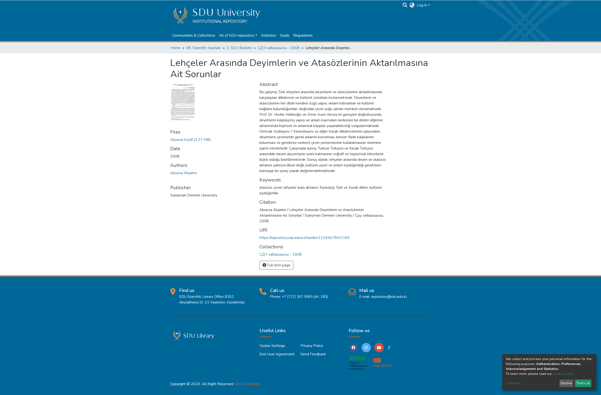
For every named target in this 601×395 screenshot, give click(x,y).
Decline (566, 383)
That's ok (583, 383)
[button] (412, 5)
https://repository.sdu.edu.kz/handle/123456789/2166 (304, 237)
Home (175, 47)
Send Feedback (313, 354)
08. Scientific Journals (203, 47)
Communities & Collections (193, 35)
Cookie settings (272, 345)
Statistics (268, 35)
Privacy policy (311, 345)
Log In (422, 5)
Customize (513, 383)
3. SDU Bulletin (239, 47)
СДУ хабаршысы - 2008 (279, 47)
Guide (284, 35)
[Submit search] (405, 5)
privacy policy (563, 374)
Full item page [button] (278, 265)
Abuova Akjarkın (183, 173)
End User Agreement (276, 354)
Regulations (303, 35)
